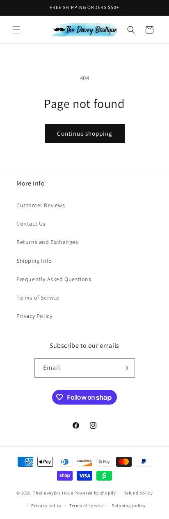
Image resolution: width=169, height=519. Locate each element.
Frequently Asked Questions (53, 279)
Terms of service (86, 505)
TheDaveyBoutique (53, 493)
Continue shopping (84, 133)
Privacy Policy (34, 316)
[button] (16, 30)
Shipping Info (34, 260)
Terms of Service (37, 297)
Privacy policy (46, 505)
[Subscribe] (125, 368)
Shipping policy (129, 505)
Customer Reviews (40, 205)
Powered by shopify (95, 493)
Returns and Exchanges (47, 242)
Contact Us (31, 223)
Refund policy (138, 493)
